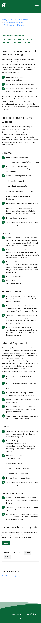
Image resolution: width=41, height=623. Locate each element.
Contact (6, 543)
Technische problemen (14, 25)
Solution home (21, 20)
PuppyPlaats (7, 20)
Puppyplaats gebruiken (14, 22)
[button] (36, 4)
